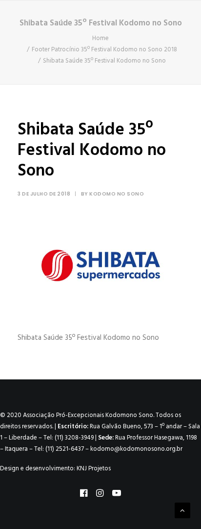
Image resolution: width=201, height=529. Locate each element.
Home (100, 38)
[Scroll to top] (182, 510)
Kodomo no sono (116, 194)
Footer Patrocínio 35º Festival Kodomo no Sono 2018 (104, 49)
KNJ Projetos (94, 468)
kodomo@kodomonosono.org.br (136, 449)
